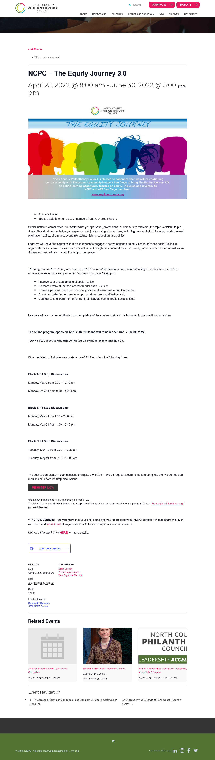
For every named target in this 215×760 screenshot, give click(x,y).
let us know (54, 524)
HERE (64, 532)
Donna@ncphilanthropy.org (167, 503)
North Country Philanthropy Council (68, 570)
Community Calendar (38, 602)
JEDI (30, 606)
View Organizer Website (70, 575)
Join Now (159, 4)
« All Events (35, 49)
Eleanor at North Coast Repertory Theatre (104, 668)
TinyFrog (74, 751)
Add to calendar (50, 548)
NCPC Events (41, 606)
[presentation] (52, 646)
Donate (185, 4)
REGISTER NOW (43, 487)
